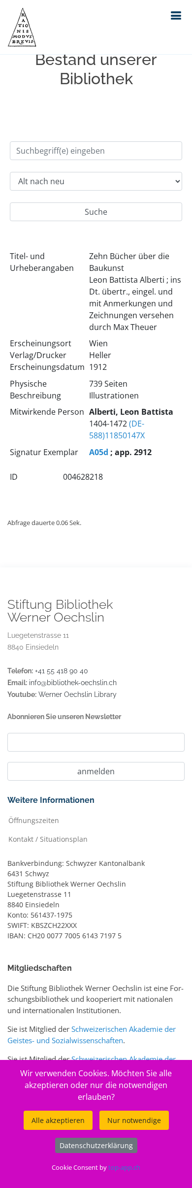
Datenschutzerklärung (96, 1145)
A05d (98, 452)
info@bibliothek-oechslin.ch (73, 683)
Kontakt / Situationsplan (48, 838)
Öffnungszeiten (33, 820)
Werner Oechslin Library (77, 694)
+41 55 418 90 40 (61, 671)
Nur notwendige (134, 1120)
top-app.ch (124, 1167)
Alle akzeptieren (58, 1120)
